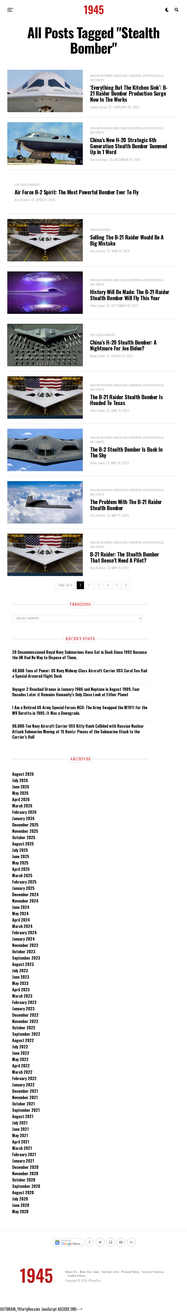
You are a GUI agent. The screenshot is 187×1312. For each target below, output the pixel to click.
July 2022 (20, 1047)
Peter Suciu (97, 305)
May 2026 (20, 793)
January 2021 (23, 1161)
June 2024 (20, 907)
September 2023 (26, 958)
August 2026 (23, 774)
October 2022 (23, 1028)
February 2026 (24, 812)
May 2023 (20, 983)
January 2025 (23, 888)
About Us (71, 1272)
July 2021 (20, 1123)
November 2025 (25, 831)
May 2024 (20, 913)
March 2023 (22, 996)
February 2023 (24, 1002)
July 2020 (20, 1199)
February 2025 (24, 882)
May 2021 (20, 1135)
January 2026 (23, 818)
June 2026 (20, 787)
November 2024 (25, 901)
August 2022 (23, 1040)
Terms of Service (152, 1272)
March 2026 (22, 806)
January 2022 (23, 1085)
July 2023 (20, 971)
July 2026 (20, 780)
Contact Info (110, 1272)
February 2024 (24, 932)
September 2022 (26, 1034)
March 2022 (22, 1072)
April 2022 (21, 1066)
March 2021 (22, 1148)
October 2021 (23, 1104)
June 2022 (20, 1053)
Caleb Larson (98, 106)
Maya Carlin (97, 355)
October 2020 (23, 1180)
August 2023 (23, 964)
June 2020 (20, 1205)
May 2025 (20, 863)
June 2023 (20, 977)
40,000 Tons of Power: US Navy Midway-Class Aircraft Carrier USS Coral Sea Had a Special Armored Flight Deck (79, 673)
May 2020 (20, 1211)
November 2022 (25, 1021)
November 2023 (25, 945)
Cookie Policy (76, 1275)
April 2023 (21, 990)
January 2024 (23, 939)
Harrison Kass (99, 159)
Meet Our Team (89, 1272)
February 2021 (24, 1154)
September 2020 (26, 1186)
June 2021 (20, 1129)
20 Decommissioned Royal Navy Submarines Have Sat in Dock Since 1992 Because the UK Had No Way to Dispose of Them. (79, 654)
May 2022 (20, 1059)
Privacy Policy (130, 1272)
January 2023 (23, 1009)
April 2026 (21, 799)
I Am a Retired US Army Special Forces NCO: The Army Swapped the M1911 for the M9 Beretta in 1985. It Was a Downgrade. (79, 710)
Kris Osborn (22, 199)
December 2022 (25, 1015)
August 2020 (23, 1192)
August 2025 (23, 844)
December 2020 (25, 1167)
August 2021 (22, 1116)
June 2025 (20, 856)
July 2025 (20, 850)
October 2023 (23, 951)
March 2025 (22, 875)
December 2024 (25, 894)
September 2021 (26, 1110)
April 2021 (20, 1142)
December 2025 (25, 825)
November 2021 (25, 1097)
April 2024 (21, 920)
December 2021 (25, 1091)
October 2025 (23, 837)
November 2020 (25, 1173)
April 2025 (21, 869)
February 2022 (24, 1078)
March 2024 (22, 926)
